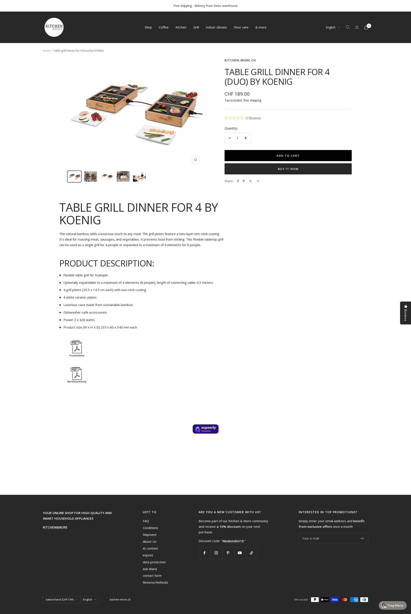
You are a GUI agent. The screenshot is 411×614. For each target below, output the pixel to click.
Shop (148, 27)
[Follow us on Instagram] (216, 553)
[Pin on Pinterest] (244, 181)
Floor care (241, 27)
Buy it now (288, 169)
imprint (148, 555)
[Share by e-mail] (257, 181)
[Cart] (366, 27)
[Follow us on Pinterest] (228, 553)
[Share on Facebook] (238, 181)
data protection (154, 562)
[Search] (348, 27)
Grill (196, 27)
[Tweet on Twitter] (250, 181)
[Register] (362, 538)
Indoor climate (216, 27)
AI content (150, 548)
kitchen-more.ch (240, 60)
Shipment (149, 534)
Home (47, 50)
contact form (152, 575)
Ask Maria (150, 569)
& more (261, 27)
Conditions (150, 528)
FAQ (146, 521)
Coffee (164, 27)
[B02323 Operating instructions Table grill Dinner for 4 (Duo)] (142, 374)
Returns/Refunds (155, 582)
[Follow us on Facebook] (204, 553)
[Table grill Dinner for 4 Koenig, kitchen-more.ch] (142, 348)
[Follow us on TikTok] (252, 553)
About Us (149, 541)
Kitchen (181, 27)
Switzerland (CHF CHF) (60, 599)
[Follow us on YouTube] (240, 553)
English (330, 27)
